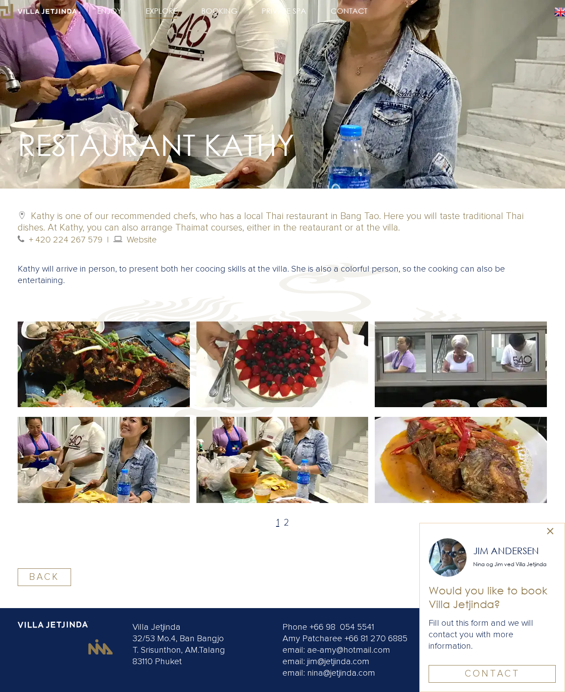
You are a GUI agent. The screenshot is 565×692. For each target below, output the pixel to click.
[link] (550, 532)
